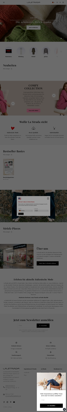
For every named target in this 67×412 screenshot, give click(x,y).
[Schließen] (63, 375)
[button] (64, 409)
